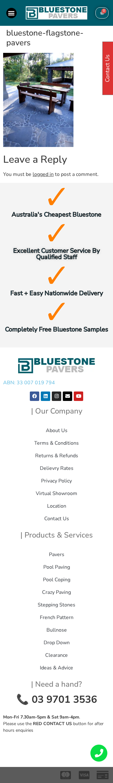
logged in (43, 174)
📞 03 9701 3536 (56, 699)
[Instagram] (56, 396)
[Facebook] (34, 396)
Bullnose (56, 630)
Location (56, 506)
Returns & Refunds (56, 455)
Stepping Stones (56, 604)
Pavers (56, 554)
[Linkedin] (45, 396)
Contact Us (56, 518)
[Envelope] (67, 396)
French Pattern (56, 617)
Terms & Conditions (56, 443)
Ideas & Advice (56, 667)
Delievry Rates (56, 468)
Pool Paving (56, 567)
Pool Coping (56, 579)
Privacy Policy (56, 480)
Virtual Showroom (56, 493)
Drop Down (57, 642)
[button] (11, 13)
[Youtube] (78, 396)
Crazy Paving (56, 592)
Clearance (56, 655)
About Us (56, 430)
